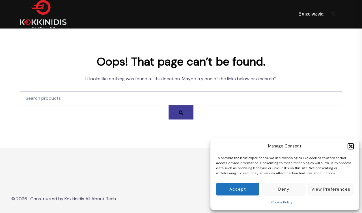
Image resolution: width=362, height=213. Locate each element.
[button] (351, 146)
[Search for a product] (333, 14)
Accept (237, 189)
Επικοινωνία (311, 14)
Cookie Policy (282, 202)
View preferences (330, 189)
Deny (283, 189)
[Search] (181, 112)
